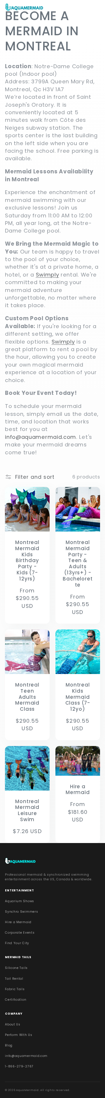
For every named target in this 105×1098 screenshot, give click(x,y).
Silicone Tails (16, 968)
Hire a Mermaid (78, 790)
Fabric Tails (14, 989)
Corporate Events (19, 932)
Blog (9, 1045)
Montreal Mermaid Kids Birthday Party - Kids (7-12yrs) (27, 560)
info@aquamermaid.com (26, 1056)
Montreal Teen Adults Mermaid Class (27, 697)
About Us (12, 1024)
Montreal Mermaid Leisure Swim (27, 810)
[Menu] (95, 8)
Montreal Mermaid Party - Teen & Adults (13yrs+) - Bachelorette (77, 563)
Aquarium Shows (19, 901)
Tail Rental (14, 978)
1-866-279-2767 (19, 1066)
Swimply (47, 274)
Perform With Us (18, 1035)
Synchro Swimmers (21, 911)
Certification (15, 999)
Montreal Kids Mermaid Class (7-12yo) (77, 697)
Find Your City (17, 943)
